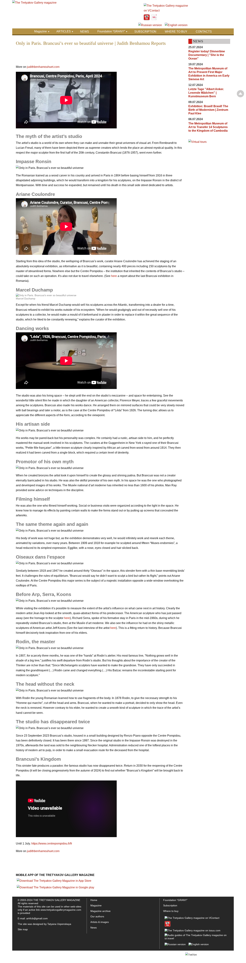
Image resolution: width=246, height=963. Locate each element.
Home (93, 900)
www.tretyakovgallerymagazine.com (61, 909)
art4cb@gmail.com (37, 918)
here (114, 275)
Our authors (97, 916)
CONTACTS (204, 31)
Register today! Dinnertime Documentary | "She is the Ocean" (206, 55)
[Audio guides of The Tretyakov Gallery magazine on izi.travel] (154, 19)
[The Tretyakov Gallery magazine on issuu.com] (192, 930)
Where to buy (170, 911)
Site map (23, 929)
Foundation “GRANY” (111, 31)
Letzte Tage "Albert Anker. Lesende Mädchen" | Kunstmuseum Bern (206, 93)
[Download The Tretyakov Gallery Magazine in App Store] (54, 880)
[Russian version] (150, 25)
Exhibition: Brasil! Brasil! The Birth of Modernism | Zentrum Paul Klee (208, 110)
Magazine (40, 31)
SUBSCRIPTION (145, 31)
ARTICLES (63, 31)
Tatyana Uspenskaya (59, 924)
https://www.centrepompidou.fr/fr (51, 843)
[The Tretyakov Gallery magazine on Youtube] (146, 19)
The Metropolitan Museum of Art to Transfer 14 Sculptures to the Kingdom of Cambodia (208, 127)
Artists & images (99, 922)
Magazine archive (100, 911)
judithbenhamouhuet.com (42, 66)
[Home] (34, 2)
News (93, 927)
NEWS (84, 31)
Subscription (170, 905)
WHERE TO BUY (176, 31)
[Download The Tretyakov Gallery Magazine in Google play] (55, 887)
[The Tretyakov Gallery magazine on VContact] (166, 10)
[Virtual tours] (197, 141)
